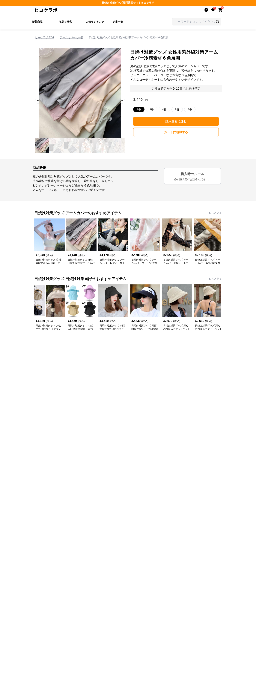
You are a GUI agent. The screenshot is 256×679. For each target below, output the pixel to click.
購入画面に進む (175, 121)
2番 (152, 109)
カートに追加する (176, 132)
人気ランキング (95, 21)
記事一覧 (118, 21)
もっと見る (215, 212)
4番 (164, 109)
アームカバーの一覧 (71, 37)
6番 (190, 109)
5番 (177, 109)
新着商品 (37, 21)
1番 (139, 109)
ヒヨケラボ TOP (44, 37)
